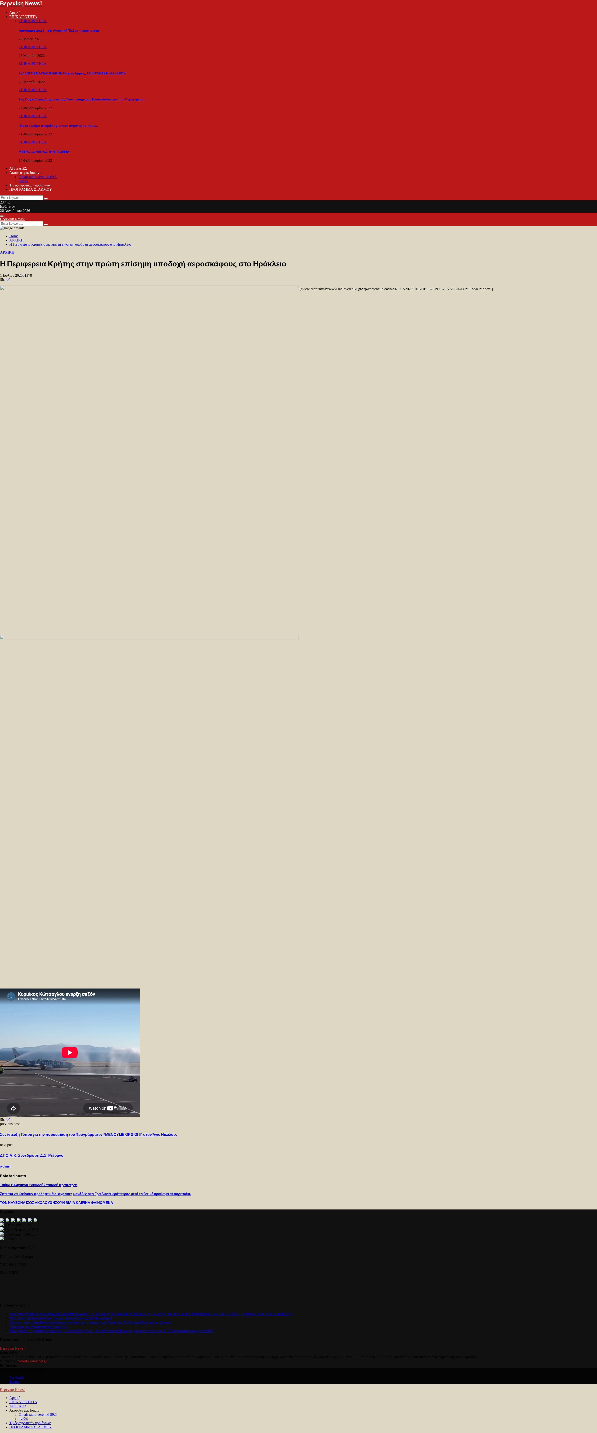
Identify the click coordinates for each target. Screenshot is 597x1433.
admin (6, 1166)
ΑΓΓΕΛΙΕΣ (18, 168)
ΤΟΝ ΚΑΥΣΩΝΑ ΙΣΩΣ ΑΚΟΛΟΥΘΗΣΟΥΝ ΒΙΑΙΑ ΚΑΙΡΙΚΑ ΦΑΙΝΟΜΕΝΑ (56, 1203)
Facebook (16, 1378)
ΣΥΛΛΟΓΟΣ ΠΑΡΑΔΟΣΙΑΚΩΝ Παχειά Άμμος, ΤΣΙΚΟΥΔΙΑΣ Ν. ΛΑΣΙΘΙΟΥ (72, 73)
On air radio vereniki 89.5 (38, 177)
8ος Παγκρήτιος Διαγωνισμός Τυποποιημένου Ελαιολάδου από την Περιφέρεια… (82, 99)
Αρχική (14, 12)
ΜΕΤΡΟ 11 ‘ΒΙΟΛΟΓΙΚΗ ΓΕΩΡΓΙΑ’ (44, 152)
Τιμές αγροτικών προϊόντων (30, 185)
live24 (23, 181)
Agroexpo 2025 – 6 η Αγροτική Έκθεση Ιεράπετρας (59, 31)
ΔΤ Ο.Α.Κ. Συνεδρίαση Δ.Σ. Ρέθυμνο (31, 1155)
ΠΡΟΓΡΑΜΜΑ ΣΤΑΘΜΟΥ (30, 189)
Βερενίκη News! (21, 3)
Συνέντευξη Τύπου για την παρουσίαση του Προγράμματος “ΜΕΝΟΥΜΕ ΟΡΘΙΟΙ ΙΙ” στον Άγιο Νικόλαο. (88, 1134)
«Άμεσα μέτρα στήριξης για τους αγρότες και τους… (58, 126)
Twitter (14, 1382)
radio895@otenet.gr (32, 1361)
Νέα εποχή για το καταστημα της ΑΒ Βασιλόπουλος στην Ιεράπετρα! (60, 1318)
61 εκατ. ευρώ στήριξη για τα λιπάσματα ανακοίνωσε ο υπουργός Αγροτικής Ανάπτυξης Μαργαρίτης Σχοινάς (89, 1322)
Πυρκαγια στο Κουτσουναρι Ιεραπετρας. (39, 1327)
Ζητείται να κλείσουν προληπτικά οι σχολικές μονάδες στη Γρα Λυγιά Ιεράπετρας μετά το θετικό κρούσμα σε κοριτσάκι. (95, 1194)
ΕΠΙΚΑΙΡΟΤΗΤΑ (23, 17)
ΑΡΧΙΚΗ (7, 252)
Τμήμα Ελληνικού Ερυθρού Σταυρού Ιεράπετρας (39, 1185)
